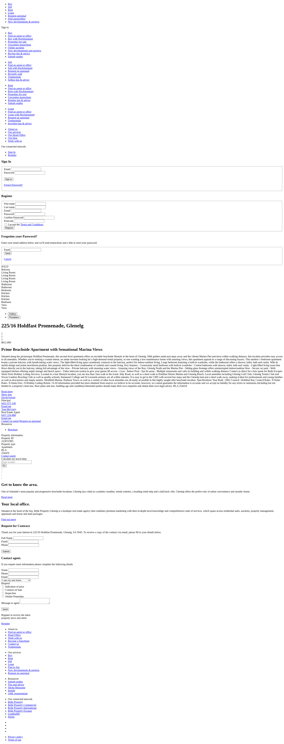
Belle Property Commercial (22, 705)
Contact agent (8, 456)
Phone (4, 545)
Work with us (15, 141)
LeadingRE (14, 713)
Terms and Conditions (31, 224)
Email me (6, 406)
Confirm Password (13, 217)
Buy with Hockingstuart (20, 38)
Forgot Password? (13, 185)
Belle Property (15, 702)
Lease (11, 12)
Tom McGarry (8, 409)
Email (7, 169)
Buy (10, 4)
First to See (14, 667)
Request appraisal (17, 15)
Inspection (10, 593)
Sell (10, 7)
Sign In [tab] (11, 152)
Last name (9, 207)
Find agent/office (16, 18)
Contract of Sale (13, 590)
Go (4, 465)
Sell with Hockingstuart (20, 68)
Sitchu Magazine (16, 687)
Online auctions (16, 47)
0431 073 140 (8, 403)
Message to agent (10, 603)
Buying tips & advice (19, 53)
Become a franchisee (18, 641)
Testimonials (14, 77)
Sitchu (11, 716)
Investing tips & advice (20, 123)
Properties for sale (17, 41)
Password (9, 172)
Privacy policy (15, 736)
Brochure (13, 429)
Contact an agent (10, 421)
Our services (14, 132)
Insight (11, 690)
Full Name (6, 538)
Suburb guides (15, 56)
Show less (6, 394)
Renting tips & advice (19, 100)
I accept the (25, 224)
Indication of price (14, 586)
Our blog (12, 138)
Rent (10, 10)
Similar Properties (14, 596)
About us (12, 129)
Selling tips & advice (18, 79)
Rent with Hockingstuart (20, 91)
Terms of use (14, 739)
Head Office (14, 635)
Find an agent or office (19, 35)
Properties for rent (17, 94)
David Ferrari (8, 397)
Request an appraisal (18, 71)
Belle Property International (22, 708)
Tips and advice (16, 684)
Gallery (12, 314)
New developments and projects (24, 50)
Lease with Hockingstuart (21, 114)
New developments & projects (23, 21)
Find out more (8, 519)
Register (5, 623)
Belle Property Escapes (20, 711)
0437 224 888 (8, 415)
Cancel (7, 259)
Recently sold (15, 74)
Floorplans (14, 317)
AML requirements (18, 693)
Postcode (8, 221)
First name (9, 203)
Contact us (13, 644)
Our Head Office (16, 135)
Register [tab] (12, 155)
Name (4, 570)
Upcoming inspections (19, 44)
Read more (7, 391)
